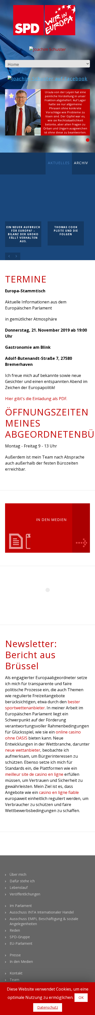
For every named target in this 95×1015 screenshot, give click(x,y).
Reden (15, 930)
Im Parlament (21, 905)
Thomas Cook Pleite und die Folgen (66, 230)
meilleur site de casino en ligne (34, 774)
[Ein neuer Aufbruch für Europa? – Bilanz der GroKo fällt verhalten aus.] (23, 203)
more (81, 528)
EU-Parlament (21, 943)
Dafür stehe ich (22, 881)
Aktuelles (59, 162)
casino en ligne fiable (59, 792)
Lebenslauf (19, 887)
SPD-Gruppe (20, 936)
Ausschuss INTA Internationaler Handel (42, 912)
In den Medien (21, 961)
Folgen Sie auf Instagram (51, 599)
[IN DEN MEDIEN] (26, 528)
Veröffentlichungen (25, 894)
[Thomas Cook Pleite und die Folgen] (66, 203)
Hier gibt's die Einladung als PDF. (36, 398)
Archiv (81, 162)
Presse (15, 955)
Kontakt (16, 973)
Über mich (18, 874)
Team (14, 979)
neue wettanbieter (22, 750)
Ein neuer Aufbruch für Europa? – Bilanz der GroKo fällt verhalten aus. (23, 234)
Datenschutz (47, 1007)
